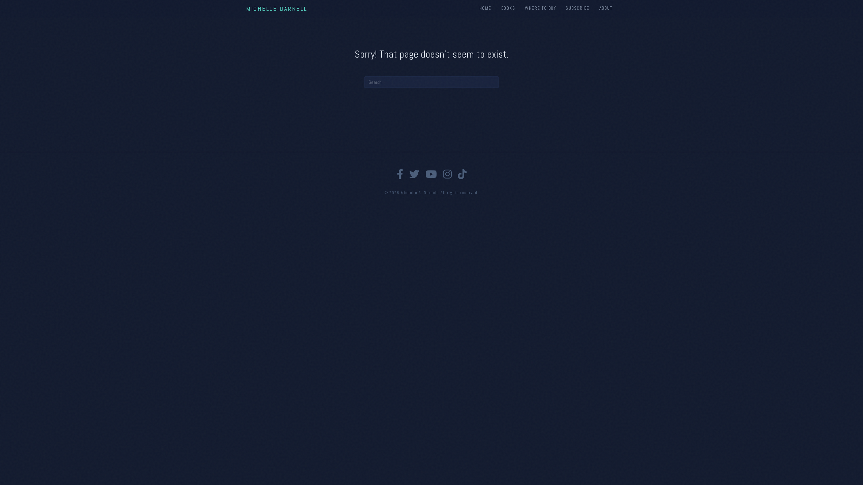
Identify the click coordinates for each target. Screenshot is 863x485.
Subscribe (578, 8)
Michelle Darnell (276, 8)
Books (508, 8)
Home (485, 8)
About (606, 8)
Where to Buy (540, 8)
